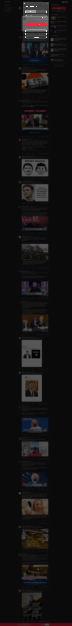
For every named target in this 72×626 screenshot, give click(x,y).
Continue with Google (37, 30)
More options (36, 37)
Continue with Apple (37, 34)
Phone (42, 11)
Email (31, 11)
